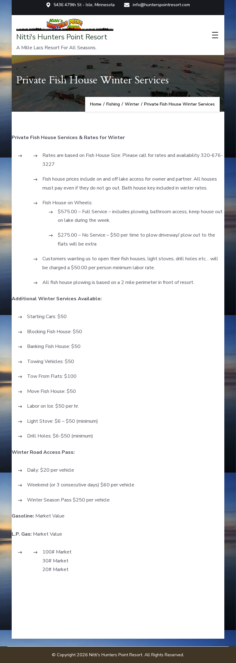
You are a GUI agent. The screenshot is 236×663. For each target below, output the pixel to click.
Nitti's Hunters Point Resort (61, 37)
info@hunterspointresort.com (161, 5)
